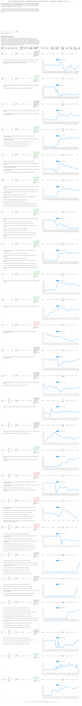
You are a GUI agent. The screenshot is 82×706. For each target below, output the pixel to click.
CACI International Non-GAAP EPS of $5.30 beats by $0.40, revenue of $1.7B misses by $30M (37, 375)
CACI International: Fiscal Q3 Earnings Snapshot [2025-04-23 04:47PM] (15, 199)
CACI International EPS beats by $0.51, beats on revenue (37, 655)
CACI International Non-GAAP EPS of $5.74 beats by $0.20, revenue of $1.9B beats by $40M (37, 298)
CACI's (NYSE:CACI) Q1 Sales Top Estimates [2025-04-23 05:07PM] (14, 201)
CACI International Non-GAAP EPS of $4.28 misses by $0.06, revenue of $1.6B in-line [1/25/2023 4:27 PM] (21, 431)
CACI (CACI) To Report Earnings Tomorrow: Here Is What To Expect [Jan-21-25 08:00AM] (18, 223)
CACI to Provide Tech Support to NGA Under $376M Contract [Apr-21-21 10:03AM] (17, 623)
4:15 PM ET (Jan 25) (9, 425)
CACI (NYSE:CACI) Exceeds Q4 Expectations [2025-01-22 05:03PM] (14, 230)
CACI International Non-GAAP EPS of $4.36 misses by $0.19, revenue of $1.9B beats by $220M (37, 349)
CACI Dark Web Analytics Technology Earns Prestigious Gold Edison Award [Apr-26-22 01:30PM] (19, 510)
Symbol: (2, 31)
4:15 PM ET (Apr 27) (9, 501)
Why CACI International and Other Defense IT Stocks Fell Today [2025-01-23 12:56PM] (18, 237)
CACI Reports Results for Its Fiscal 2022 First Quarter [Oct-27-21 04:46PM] (16, 567)
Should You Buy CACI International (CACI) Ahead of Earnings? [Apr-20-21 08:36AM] (17, 616)
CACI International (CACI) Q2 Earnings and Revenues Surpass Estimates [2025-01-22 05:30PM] (19, 232)
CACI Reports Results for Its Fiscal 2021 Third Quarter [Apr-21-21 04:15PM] (16, 625)
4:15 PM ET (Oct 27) (9, 555)
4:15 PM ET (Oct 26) (9, 450)
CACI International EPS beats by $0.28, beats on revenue (37, 678)
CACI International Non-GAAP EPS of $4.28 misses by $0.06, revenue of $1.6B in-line (37, 424)
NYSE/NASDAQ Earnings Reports (32, 1)
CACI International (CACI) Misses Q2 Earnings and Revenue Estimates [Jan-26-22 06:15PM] (18, 545)
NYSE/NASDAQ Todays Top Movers (18, 1)
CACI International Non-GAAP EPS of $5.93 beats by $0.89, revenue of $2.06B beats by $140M (37, 243)
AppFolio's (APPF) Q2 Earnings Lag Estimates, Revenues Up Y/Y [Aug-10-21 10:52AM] (17, 586)
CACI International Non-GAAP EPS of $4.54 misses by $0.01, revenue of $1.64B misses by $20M (37, 474)
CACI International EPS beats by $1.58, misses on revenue (37, 601)
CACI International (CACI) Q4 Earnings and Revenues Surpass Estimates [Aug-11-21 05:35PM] (19, 593)
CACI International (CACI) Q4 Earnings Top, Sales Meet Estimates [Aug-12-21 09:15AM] (18, 595)
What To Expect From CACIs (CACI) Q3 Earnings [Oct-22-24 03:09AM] (15, 253)
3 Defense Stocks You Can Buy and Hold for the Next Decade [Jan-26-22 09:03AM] (17, 538)
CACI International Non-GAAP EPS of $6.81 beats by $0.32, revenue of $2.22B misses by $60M (37, 103)
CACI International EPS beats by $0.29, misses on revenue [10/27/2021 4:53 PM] (16, 560)
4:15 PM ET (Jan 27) (9, 632)
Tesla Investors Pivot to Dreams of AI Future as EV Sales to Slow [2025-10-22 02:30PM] (18, 141)
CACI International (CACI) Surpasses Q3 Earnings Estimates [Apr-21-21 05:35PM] (17, 627)
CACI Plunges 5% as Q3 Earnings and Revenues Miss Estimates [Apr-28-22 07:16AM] (17, 518)
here (12, 33)
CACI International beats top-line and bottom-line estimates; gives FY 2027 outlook (37, 53)
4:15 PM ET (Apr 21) (9, 602)
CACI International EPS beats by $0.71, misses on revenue (37, 578)
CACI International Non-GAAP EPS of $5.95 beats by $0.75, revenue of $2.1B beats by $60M (37, 211)
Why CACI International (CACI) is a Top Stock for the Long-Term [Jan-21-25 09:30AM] (17, 221)
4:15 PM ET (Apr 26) (9, 400)
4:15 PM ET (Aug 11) (9, 578)
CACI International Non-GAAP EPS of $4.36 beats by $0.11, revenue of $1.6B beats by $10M (37, 449)
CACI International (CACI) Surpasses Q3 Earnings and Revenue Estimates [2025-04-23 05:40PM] (19, 203)
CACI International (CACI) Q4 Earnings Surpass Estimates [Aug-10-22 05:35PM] (16, 487)
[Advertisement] (41, 21)
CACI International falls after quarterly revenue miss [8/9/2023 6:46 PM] (15, 385)
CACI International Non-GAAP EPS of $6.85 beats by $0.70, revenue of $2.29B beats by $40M (37, 128)
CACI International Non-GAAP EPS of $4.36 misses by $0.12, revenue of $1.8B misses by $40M (37, 324)
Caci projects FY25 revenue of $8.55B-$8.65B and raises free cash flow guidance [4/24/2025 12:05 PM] (20, 189)
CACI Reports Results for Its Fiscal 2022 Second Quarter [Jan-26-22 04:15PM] (16, 543)
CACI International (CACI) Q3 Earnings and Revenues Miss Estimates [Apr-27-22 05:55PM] (18, 516)
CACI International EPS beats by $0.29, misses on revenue (37, 554)
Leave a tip (65, 1)
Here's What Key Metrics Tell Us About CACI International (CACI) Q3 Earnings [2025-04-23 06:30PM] (20, 205)
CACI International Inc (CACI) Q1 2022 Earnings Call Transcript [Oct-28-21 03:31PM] (17, 573)
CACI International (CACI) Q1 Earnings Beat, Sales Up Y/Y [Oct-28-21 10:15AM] (16, 571)
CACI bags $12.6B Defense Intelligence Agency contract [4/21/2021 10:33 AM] (16, 607)
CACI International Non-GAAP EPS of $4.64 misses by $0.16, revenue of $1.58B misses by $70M (37, 500)
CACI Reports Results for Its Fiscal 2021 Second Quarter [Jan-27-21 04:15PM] (16, 644)
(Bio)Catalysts (59, 1)
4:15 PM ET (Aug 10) (9, 475)
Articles (46, 1)
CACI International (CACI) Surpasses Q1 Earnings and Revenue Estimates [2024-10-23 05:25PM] (19, 263)
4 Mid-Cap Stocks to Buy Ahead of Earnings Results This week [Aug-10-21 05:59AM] (17, 588)
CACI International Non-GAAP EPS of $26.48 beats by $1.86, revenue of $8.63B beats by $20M (37, 154)
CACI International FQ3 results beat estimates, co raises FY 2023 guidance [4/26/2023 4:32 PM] (19, 406)
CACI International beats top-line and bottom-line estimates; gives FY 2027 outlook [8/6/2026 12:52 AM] (20, 59)
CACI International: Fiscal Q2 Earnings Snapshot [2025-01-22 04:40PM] (15, 228)
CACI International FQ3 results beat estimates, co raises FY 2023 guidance (37, 400)
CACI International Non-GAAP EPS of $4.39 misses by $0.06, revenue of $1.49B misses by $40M (37, 526)
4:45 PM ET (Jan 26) (9, 527)
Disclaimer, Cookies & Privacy (39, 701)
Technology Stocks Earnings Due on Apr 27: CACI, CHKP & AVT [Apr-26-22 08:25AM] (17, 512)
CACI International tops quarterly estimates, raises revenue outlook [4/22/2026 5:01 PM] (18, 88)
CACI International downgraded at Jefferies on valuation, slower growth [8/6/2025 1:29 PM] (18, 161)
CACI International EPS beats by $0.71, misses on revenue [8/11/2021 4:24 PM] (16, 584)
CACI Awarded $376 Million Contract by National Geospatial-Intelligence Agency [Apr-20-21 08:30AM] (20, 618)
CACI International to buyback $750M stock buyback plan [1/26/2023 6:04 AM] (16, 433)
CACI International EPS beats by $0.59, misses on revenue (37, 631)
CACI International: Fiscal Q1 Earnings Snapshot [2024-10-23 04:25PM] (15, 258)
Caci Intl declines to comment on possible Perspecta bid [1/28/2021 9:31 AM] (16, 642)
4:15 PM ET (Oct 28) (9, 656)
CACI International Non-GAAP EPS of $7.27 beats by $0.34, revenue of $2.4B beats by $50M (37, 77)
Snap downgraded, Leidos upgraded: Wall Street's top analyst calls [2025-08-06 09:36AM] (18, 172)
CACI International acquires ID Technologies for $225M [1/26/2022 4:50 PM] (16, 533)
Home (10, 1)
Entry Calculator (42, 1)
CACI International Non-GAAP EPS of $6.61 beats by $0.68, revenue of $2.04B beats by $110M (37, 273)
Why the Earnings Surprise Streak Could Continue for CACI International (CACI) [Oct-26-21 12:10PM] (20, 562)
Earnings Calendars (52, 1)
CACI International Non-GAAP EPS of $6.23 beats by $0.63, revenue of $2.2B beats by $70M (37, 179)
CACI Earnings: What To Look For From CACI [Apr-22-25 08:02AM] (14, 194)
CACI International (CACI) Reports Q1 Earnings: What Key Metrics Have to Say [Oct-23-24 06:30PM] (20, 265)
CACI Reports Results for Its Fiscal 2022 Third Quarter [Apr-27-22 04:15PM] (16, 514)
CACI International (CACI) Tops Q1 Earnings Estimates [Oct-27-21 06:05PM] (16, 569)
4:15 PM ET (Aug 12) (9, 679)
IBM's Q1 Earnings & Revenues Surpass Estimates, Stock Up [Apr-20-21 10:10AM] (17, 614)
